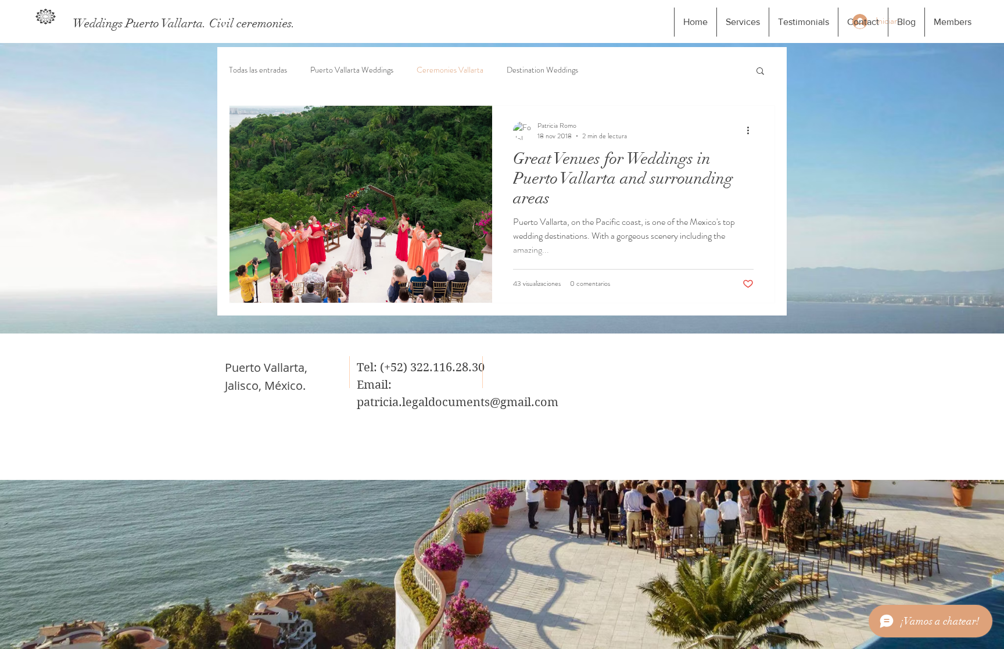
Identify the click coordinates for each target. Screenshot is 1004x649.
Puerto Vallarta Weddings (351, 70)
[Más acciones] (752, 131)
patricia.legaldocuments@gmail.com (457, 402)
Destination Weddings (542, 70)
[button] (760, 72)
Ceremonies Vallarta (450, 70)
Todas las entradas (258, 70)
